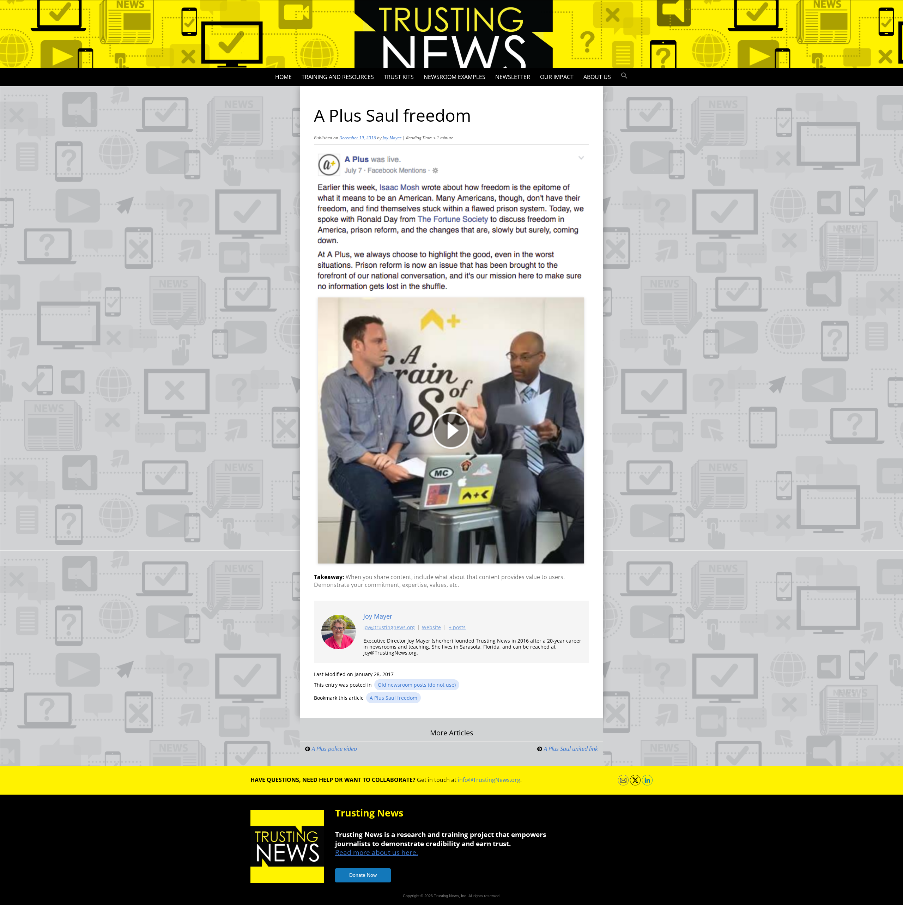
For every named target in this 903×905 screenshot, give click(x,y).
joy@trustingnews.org (389, 627)
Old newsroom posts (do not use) (417, 684)
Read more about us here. (376, 852)
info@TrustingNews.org (489, 780)
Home (283, 77)
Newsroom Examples (454, 77)
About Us (597, 77)
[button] (624, 76)
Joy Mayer (392, 138)
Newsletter (512, 77)
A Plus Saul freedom (393, 697)
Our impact (557, 77)
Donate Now (363, 875)
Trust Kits (399, 77)
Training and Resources (338, 77)
